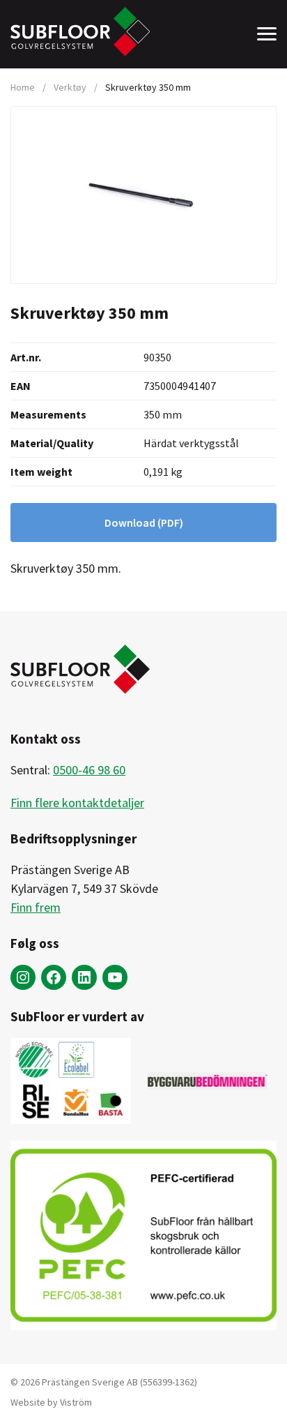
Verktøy (70, 87)
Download (143, 522)
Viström (76, 1402)
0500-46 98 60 (89, 770)
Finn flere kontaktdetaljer (77, 803)
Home (22, 87)
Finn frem (35, 907)
